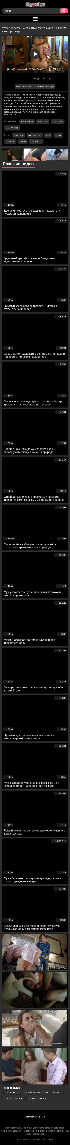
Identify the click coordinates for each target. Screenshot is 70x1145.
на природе (34, 135)
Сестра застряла (37, 1098)
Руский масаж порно (36, 1092)
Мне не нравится (27, 79)
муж (48, 135)
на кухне (18, 135)
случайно (36, 141)
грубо (23, 141)
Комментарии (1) (44, 86)
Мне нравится (19, 79)
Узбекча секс (12, 1092)
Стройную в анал (13, 1098)
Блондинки (27, 122)
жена (58, 135)
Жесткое (43, 122)
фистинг (57, 1092)
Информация (23, 86)
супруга (10, 141)
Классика (57, 122)
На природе (12, 128)
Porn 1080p (47, 1139)
